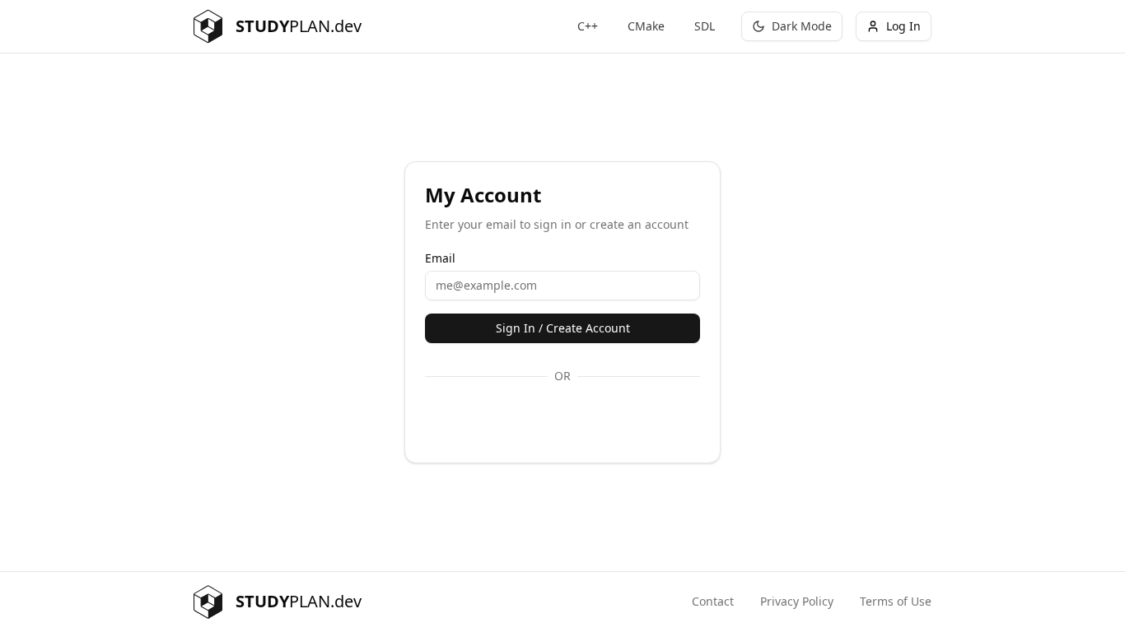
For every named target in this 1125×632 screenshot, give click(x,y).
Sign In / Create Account (563, 328)
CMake (646, 26)
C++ (587, 26)
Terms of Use (895, 601)
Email (440, 258)
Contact (713, 601)
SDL (704, 26)
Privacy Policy (796, 601)
